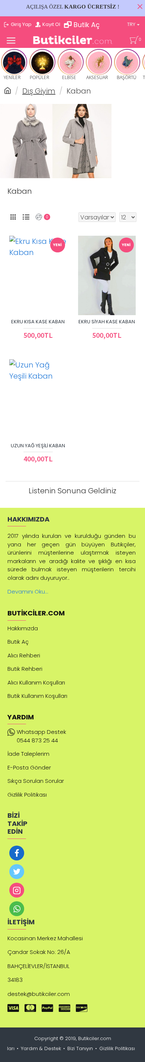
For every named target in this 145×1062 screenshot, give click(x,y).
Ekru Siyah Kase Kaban (106, 322)
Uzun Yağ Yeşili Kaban (38, 446)
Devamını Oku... (27, 591)
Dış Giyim (38, 91)
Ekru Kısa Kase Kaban (38, 322)
